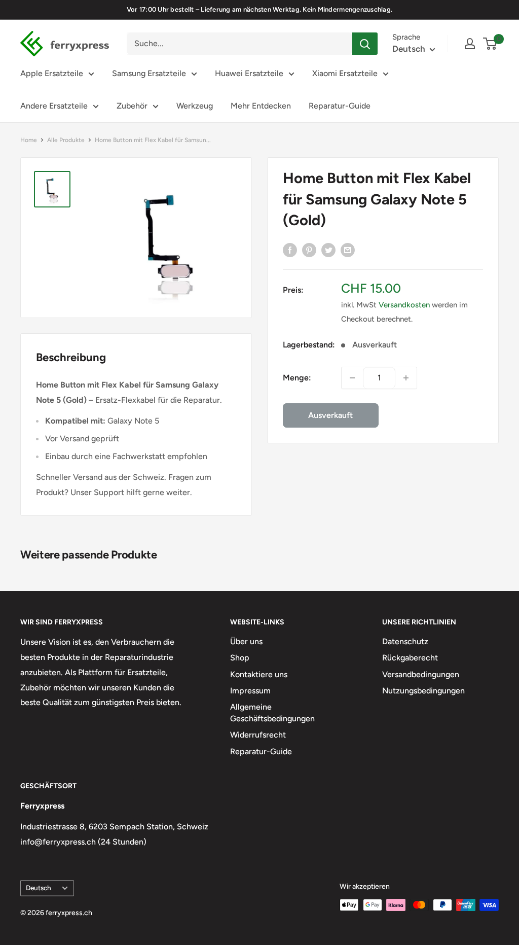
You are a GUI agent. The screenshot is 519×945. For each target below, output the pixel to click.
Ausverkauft (330, 415)
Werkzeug (194, 106)
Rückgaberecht (410, 657)
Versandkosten (404, 304)
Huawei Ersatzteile (249, 73)
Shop (239, 657)
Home (28, 140)
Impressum (250, 690)
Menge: (297, 377)
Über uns (246, 641)
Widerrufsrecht (258, 735)
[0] (490, 44)
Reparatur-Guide (339, 106)
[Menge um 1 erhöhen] (406, 378)
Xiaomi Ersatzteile (345, 73)
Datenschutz (405, 641)
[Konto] (470, 43)
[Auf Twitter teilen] (328, 249)
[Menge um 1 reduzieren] (352, 378)
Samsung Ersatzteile (149, 73)
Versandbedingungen (420, 674)
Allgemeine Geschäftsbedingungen (272, 712)
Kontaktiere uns (258, 674)
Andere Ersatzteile (54, 106)
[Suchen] (365, 43)
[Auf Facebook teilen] (290, 249)
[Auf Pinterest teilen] (309, 249)
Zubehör (132, 106)
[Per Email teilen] (348, 249)
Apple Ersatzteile (51, 73)
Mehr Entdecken (261, 106)
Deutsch (38, 888)
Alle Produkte (66, 140)
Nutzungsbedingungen (423, 690)
